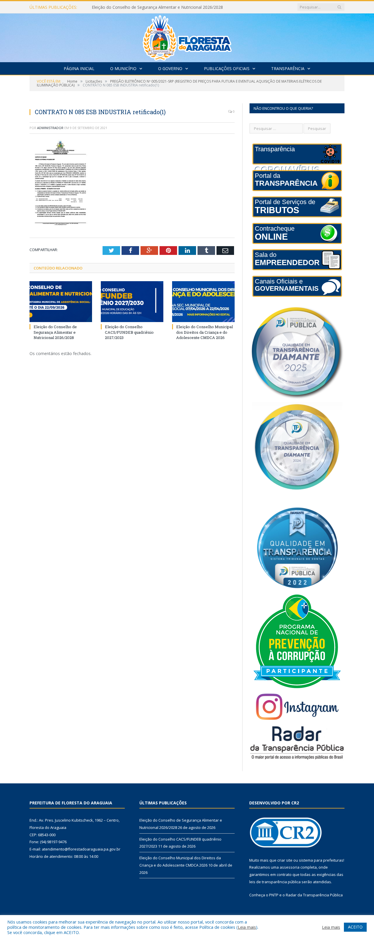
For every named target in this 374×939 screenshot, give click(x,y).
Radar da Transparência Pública (314, 895)
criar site (284, 860)
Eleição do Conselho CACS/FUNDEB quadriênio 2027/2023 (147, 7)
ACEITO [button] (355, 927)
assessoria (289, 867)
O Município (123, 68)
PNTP (273, 895)
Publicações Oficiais (227, 68)
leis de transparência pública (275, 881)
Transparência (287, 68)
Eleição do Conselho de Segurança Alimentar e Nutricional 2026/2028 (55, 332)
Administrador (50, 128)
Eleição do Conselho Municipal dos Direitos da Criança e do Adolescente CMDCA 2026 (204, 332)
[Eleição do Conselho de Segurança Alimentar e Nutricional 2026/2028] (61, 301)
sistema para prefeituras (321, 860)
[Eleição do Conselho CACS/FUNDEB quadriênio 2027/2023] (132, 301)
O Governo (170, 68)
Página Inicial (79, 68)
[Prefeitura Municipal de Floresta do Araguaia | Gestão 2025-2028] (187, 36)
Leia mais (247, 927)
